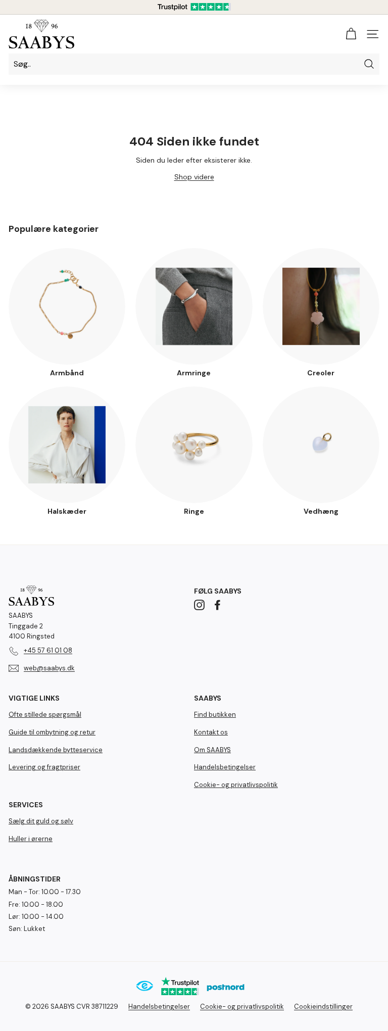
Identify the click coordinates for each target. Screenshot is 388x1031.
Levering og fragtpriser (44, 767)
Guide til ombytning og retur (52, 732)
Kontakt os (211, 732)
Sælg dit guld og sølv (41, 821)
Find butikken (215, 714)
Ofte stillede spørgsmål (45, 714)
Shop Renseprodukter (194, 994)
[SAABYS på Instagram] (199, 605)
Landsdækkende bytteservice (56, 750)
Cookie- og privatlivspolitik (236, 784)
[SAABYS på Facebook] (217, 605)
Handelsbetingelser (225, 767)
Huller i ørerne (31, 838)
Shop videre (194, 176)
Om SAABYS (212, 750)
